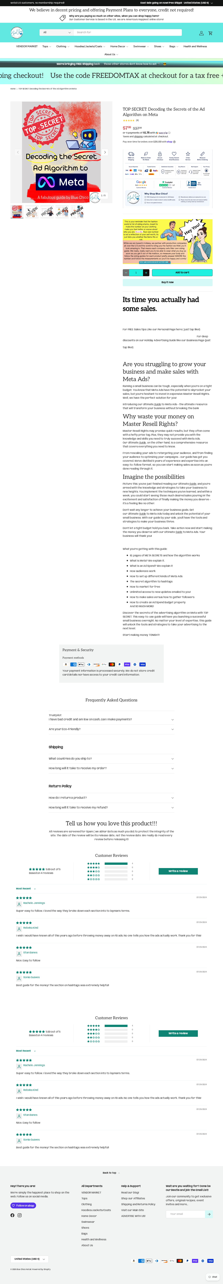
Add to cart (182, 272)
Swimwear (139, 46)
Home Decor (117, 46)
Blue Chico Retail (23, 1269)
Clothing (61, 46)
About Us (109, 54)
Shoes (157, 46)
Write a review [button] (178, 871)
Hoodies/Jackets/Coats (88, 46)
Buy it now (168, 282)
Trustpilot (55, 715)
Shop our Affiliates (133, 1198)
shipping (138, 137)
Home (12, 89)
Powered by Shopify (41, 1269)
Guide (157, 404)
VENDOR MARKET (27, 46)
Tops (45, 46)
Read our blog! (130, 1192)
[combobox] (111, 32)
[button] (168, 132)
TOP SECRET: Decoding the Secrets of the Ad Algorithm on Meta (47, 89)
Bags (172, 46)
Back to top (110, 1173)
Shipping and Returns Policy (138, 1204)
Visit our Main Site (132, 1210)
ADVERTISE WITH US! (133, 1216)
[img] (24, 898)
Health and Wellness (195, 46)
